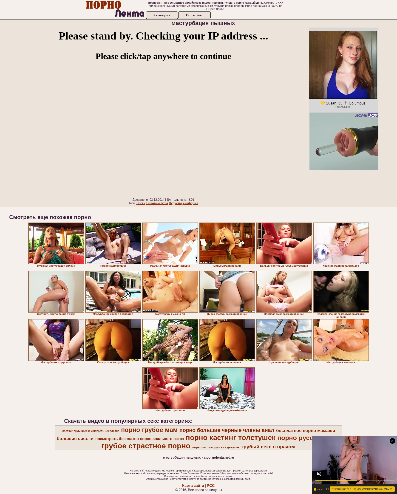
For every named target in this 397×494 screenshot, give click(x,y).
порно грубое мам (149, 429)
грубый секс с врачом (268, 446)
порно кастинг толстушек (230, 437)
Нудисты (175, 203)
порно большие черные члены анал (226, 430)
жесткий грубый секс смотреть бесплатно (90, 431)
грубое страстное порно (145, 446)
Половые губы (157, 203)
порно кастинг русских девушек (216, 447)
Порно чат (194, 15)
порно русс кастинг (308, 437)
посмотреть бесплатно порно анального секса (139, 438)
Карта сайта (193, 486)
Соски (140, 203)
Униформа (190, 203)
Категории (161, 15)
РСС (211, 486)
